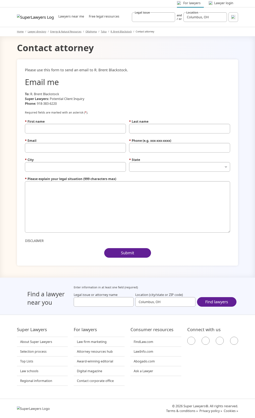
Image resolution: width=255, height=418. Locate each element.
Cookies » (231, 411)
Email (30, 140)
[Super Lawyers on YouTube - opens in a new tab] (220, 341)
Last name (138, 121)
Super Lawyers (32, 329)
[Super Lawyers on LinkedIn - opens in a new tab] (234, 341)
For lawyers (85, 329)
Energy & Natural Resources (65, 31)
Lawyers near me (71, 16)
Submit (127, 252)
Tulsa (104, 31)
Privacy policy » (210, 411)
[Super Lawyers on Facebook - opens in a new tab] (191, 341)
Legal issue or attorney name (96, 295)
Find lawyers (216, 301)
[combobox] (153, 17)
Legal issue (142, 12)
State (134, 160)
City (29, 160)
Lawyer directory (37, 31)
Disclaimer (34, 241)
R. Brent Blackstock (121, 31)
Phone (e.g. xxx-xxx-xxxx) (150, 140)
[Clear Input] (170, 17)
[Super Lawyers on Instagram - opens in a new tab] (206, 341)
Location (192, 12)
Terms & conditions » (182, 411)
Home (20, 31)
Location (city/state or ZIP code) (159, 295)
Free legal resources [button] (104, 16)
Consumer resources (152, 329)
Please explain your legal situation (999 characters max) (70, 179)
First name (35, 121)
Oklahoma (91, 31)
